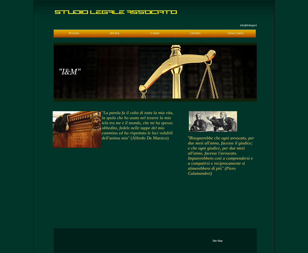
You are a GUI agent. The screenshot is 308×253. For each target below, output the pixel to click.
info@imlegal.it (248, 25)
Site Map (217, 240)
